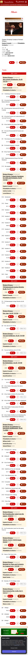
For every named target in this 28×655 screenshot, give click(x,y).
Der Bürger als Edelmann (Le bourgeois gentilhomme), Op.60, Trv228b (13, 428)
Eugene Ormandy (6, 43)
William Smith (7, 441)
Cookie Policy (16, 645)
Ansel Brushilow (7, 376)
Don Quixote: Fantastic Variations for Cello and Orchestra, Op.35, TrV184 (13, 178)
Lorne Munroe (7, 193)
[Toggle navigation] (26, 1)
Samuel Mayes (7, 446)
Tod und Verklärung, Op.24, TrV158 (13, 335)
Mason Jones (7, 604)
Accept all (14, 651)
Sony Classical (9, 52)
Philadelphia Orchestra (9, 90)
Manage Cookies (14, 647)
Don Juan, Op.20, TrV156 (10, 313)
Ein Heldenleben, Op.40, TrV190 (12, 363)
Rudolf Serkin (6, 577)
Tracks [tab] (4, 70)
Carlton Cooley (7, 191)
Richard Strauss (8, 77)
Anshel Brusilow (7, 443)
